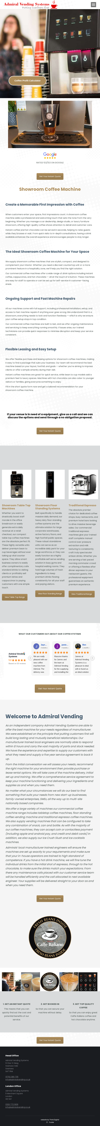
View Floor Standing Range (50, 593)
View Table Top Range (15, 597)
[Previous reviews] (30, 658)
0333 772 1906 (11, 1104)
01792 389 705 (11, 1077)
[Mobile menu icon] (93, 4)
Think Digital (54, 1120)
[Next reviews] (92, 658)
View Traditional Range (81, 594)
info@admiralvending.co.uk (17, 1079)
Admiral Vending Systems (17, 655)
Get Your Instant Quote (50, 176)
